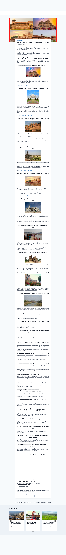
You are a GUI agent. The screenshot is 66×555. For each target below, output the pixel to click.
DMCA (53, 12)
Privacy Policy (57, 12)
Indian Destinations (20, 40)
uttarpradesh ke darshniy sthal (43, 494)
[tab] (32, 531)
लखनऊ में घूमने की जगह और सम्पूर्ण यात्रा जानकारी (25, 170)
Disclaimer (49, 12)
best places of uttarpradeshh (21, 494)
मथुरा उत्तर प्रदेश (19, 78)
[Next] (55, 521)
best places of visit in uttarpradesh (32, 494)
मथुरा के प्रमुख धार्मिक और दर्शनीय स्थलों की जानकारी (25, 85)
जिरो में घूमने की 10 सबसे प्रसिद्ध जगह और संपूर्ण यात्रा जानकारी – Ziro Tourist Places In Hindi (49, 524)
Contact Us (45, 12)
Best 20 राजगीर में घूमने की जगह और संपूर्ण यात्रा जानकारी (23, 501)
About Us (40, 12)
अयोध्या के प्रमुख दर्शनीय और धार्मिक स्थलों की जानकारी (26, 195)
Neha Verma (19, 44)
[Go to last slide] (10, 521)
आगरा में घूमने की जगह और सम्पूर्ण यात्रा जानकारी (25, 115)
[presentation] (16, 515)
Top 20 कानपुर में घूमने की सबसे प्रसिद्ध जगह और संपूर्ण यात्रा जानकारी (32, 524)
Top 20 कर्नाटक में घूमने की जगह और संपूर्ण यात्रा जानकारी (42, 501)
